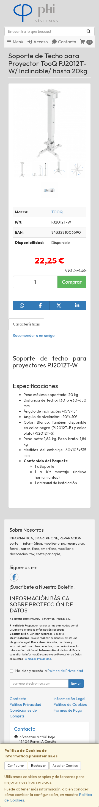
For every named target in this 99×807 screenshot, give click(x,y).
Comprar (72, 282)
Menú (17, 41)
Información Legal (69, 698)
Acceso (40, 41)
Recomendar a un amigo (34, 335)
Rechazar (38, 765)
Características (26, 324)
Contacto (66, 41)
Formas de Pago (68, 710)
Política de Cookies (70, 704)
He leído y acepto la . (49, 670)
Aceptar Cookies (65, 765)
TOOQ (57, 211)
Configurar (15, 765)
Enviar (76, 683)
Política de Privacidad (37, 659)
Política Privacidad (25, 704)
